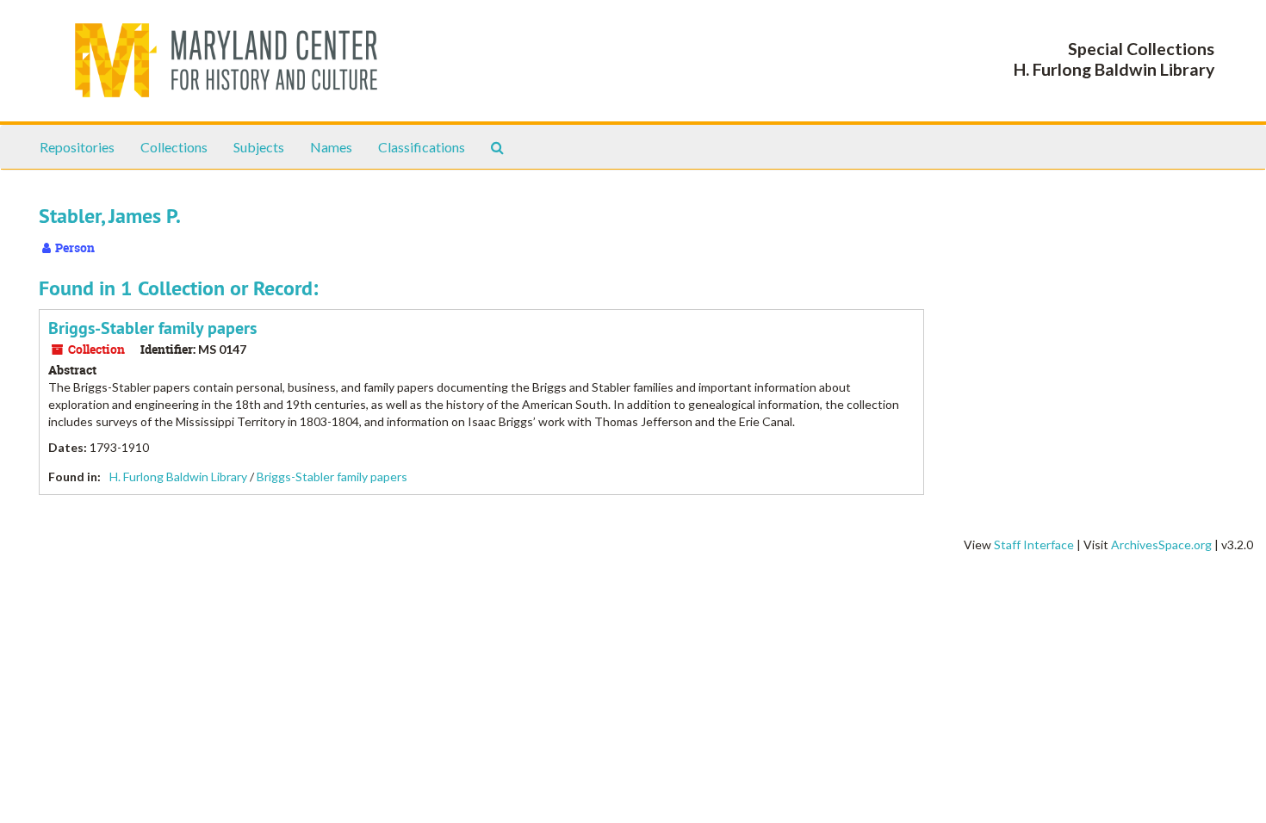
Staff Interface (1034, 544)
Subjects (258, 147)
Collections (174, 147)
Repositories (77, 147)
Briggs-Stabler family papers (152, 328)
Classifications (421, 147)
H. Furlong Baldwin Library (178, 476)
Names (331, 147)
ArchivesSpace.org (1161, 544)
